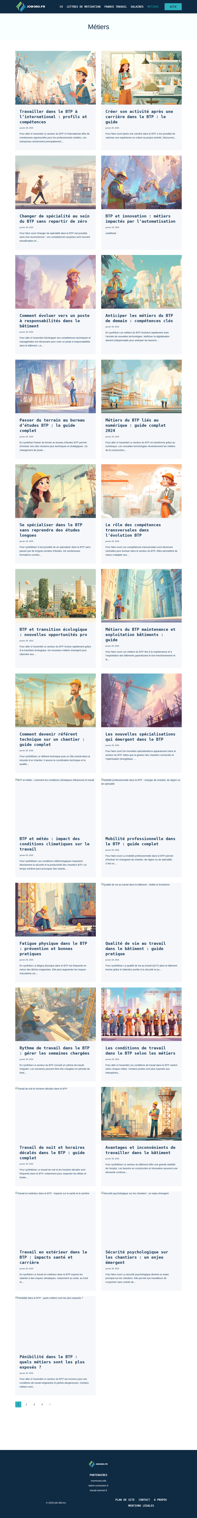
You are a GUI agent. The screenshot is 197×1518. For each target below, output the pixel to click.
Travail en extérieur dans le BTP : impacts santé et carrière (53, 1257)
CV (61, 6)
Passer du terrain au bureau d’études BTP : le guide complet (52, 425)
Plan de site (125, 1499)
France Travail (115, 6)
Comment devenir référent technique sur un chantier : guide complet (52, 739)
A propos (160, 1499)
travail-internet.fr (98, 1490)
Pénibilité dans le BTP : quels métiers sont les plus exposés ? (52, 1362)
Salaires (137, 6)
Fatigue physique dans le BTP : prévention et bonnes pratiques (53, 948)
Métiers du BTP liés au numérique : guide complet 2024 (135, 425)
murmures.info (98, 1480)
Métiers (153, 6)
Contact (144, 1499)
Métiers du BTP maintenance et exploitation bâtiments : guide (140, 634)
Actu (173, 6)
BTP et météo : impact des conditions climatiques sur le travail (55, 843)
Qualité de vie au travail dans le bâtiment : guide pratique (135, 948)
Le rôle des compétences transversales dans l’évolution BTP (133, 530)
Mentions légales (141, 1505)
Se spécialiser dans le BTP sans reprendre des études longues (51, 530)
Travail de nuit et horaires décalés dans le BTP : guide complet (52, 1152)
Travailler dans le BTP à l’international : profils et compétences (53, 116)
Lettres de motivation (84, 6)
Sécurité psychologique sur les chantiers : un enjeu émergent (136, 1257)
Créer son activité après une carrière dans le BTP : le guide (139, 116)
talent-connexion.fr (98, 1485)
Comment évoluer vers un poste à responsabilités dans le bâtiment (55, 320)
